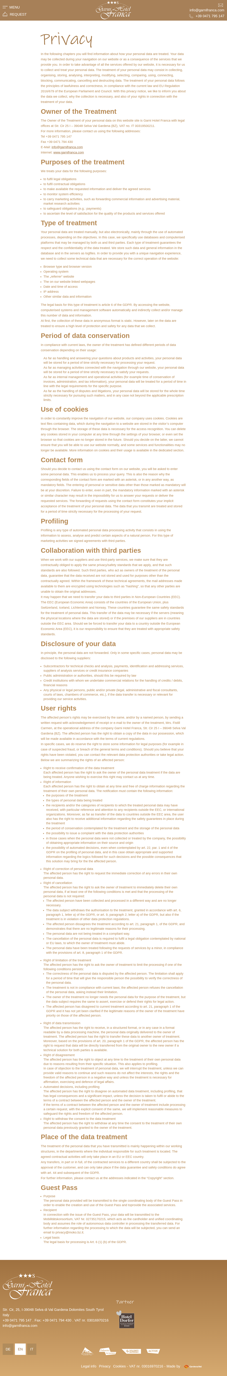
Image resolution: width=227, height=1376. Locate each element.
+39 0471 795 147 (17, 1320)
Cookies (119, 1366)
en (20, 1349)
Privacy (104, 1366)
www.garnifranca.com (68, 152)
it (31, 1349)
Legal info (88, 1366)
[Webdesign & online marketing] (193, 1366)
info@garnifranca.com (67, 147)
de (8, 1349)
